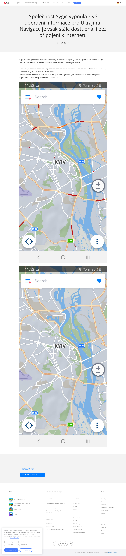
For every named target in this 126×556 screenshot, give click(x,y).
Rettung (75, 509)
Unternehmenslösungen (31, 3)
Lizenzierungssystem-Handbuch (55, 529)
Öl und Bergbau (77, 518)
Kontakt (103, 513)
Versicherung (76, 521)
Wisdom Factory (112, 552)
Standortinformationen (79, 532)
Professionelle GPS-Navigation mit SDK (55, 504)
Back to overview (29, 474)
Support (55, 3)
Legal (102, 533)
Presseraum (104, 510)
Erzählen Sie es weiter (107, 507)
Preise (103, 524)
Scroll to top (28, 469)
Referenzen (104, 501)
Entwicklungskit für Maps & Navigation (53, 511)
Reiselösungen (77, 523)
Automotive (45, 3)
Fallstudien (49, 523)
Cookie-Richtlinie (14, 538)
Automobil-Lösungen (52, 508)
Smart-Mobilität (77, 526)
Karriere (103, 504)
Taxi (74, 512)
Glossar (103, 530)
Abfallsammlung (77, 529)
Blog (63, 3)
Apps (18, 3)
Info (69, 3)
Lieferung (75, 506)
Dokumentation (50, 526)
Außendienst (76, 515)
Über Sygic (104, 499)
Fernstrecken (76, 503)
